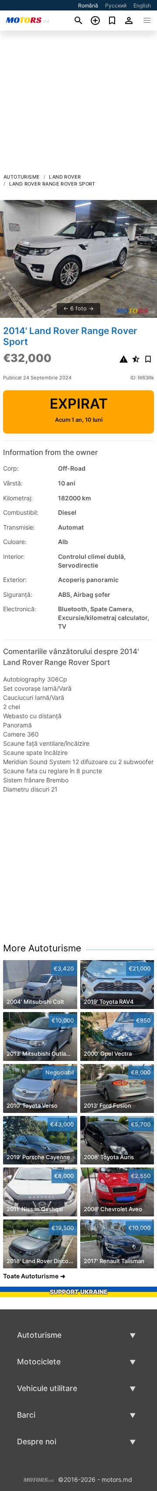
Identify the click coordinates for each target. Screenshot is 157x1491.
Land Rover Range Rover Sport (52, 184)
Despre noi (36, 1441)
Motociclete (39, 1361)
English (142, 5)
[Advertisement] (78, 104)
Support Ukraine (79, 1291)
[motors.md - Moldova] (38, 1478)
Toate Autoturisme (30, 1276)
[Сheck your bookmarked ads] (112, 21)
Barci (26, 1414)
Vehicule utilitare (47, 1388)
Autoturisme (21, 177)
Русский (115, 5)
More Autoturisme (42, 948)
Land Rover (65, 177)
